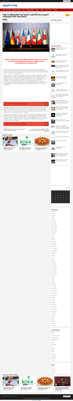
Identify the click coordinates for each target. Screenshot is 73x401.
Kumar (10, 150)
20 (60, 197)
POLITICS (53, 349)
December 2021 (54, 309)
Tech (52, 353)
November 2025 (54, 227)
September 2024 (54, 252)
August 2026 (53, 211)
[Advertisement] (26, 93)
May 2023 (53, 279)
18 (55, 197)
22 (65, 197)
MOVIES (37, 9)
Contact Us (11, 396)
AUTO (23, 9)
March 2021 (53, 321)
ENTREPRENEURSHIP (30, 9)
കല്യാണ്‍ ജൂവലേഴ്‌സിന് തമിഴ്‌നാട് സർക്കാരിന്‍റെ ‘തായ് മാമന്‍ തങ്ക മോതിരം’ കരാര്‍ (62, 389)
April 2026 (53, 218)
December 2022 (54, 288)
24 (52, 199)
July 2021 (53, 314)
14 (63, 195)
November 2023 (54, 269)
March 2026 (53, 220)
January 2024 (53, 266)
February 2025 (53, 243)
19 (57, 197)
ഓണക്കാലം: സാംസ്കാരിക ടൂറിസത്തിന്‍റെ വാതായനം (25, 148)
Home (4, 396)
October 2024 (53, 250)
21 (63, 197)
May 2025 (53, 238)
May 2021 (53, 318)
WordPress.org (53, 372)
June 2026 (53, 215)
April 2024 (53, 260)
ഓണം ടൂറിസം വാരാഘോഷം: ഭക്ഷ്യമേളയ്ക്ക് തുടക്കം (41, 148)
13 (60, 195)
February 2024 (53, 264)
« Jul (52, 205)
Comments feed (53, 370)
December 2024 (54, 246)
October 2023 (53, 271)
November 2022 (54, 290)
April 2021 (53, 320)
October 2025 (53, 229)
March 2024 (53, 262)
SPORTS (52, 351)
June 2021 (53, 316)
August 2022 (53, 295)
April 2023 (53, 281)
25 (55, 199)
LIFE (52, 346)
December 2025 (54, 225)
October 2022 (53, 292)
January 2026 (53, 224)
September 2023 (54, 273)
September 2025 (54, 231)
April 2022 (53, 302)
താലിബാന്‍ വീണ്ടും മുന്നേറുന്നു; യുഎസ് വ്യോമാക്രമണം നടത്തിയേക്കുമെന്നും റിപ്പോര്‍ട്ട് (14, 129)
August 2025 (53, 232)
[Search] (69, 10)
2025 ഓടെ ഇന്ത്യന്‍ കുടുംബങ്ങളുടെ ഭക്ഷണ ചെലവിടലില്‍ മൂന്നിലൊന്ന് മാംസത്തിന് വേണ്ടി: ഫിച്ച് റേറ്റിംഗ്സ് (38, 129)
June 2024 (53, 257)
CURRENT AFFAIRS (54, 337)
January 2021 (53, 325)
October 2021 (53, 313)
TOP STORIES (8, 9)
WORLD (52, 360)
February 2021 (53, 323)
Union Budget (53, 358)
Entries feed (53, 368)
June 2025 (53, 236)
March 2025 (53, 241)
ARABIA (52, 332)
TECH (46, 9)
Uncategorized (53, 356)
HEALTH (52, 342)
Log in (52, 367)
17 (52, 197)
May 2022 (53, 300)
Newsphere (42, 398)
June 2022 (53, 299)
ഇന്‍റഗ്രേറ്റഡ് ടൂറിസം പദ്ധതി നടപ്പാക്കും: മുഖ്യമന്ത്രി (9, 148)
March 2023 (53, 283)
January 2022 (53, 307)
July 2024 (53, 255)
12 (57, 195)
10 (52, 195)
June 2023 (53, 278)
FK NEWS (42, 9)
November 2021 (54, 311)
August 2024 (53, 253)
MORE (50, 9)
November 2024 (54, 248)
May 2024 (53, 259)
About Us (7, 396)
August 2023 (53, 274)
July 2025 (53, 234)
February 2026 (53, 222)
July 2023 (53, 276)
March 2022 (53, 304)
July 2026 (53, 213)
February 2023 (53, 285)
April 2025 (53, 239)
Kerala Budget (53, 344)
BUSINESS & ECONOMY (16, 9)
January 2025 (53, 245)
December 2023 (54, 267)
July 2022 (53, 297)
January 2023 (53, 286)
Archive (55, 9)
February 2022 (53, 306)
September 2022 (54, 293)
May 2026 (53, 217)
